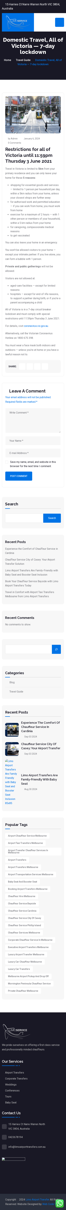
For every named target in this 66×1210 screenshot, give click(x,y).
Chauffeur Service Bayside (22, 903)
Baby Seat (10, 1102)
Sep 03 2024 (30, 736)
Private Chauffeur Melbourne (23, 991)
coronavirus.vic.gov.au (36, 325)
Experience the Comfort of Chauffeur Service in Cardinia (40, 727)
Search (11, 504)
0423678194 (15, 1137)
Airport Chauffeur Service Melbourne (27, 835)
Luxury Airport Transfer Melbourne (26, 954)
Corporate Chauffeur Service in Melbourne (30, 940)
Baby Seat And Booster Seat (22, 881)
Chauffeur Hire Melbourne (21, 896)
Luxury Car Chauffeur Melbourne (25, 961)
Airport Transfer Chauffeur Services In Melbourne (28, 851)
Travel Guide (23, 60)
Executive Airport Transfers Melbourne (28, 947)
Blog (12, 682)
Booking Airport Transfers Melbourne (27, 889)
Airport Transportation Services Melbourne (30, 874)
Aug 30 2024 (30, 789)
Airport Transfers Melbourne (23, 867)
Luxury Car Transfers (19, 969)
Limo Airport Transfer (37, 1199)
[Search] (56, 649)
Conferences (12, 1090)
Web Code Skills (51, 1204)
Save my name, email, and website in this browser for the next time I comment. (33, 464)
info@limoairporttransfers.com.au (26, 1146)
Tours (8, 1096)
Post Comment (18, 476)
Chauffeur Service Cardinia (22, 911)
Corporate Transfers (16, 1078)
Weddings (10, 1084)
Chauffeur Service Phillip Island (24, 925)
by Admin (13, 138)
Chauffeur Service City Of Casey (24, 918)
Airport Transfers (17, 860)
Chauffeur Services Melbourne (24, 932)
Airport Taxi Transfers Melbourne (25, 843)
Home (7, 60)
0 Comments (14, 143)
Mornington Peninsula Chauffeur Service (29, 983)
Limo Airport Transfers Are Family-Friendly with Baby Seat (39, 779)
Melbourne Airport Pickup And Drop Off (28, 976)
